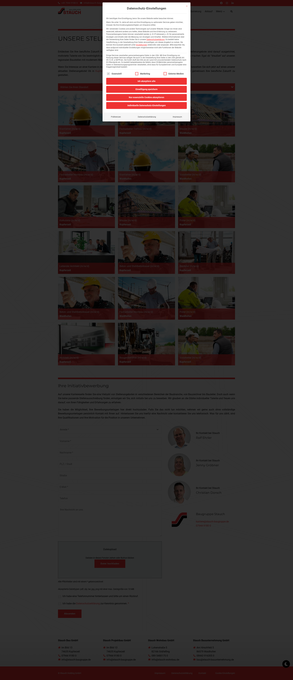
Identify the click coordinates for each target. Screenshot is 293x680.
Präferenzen (116, 117)
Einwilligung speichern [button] (146, 89)
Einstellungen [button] (141, 45)
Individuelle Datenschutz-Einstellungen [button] (146, 105)
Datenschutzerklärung (155, 39)
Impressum (177, 117)
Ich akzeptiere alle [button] (147, 81)
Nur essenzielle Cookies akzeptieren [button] (146, 97)
